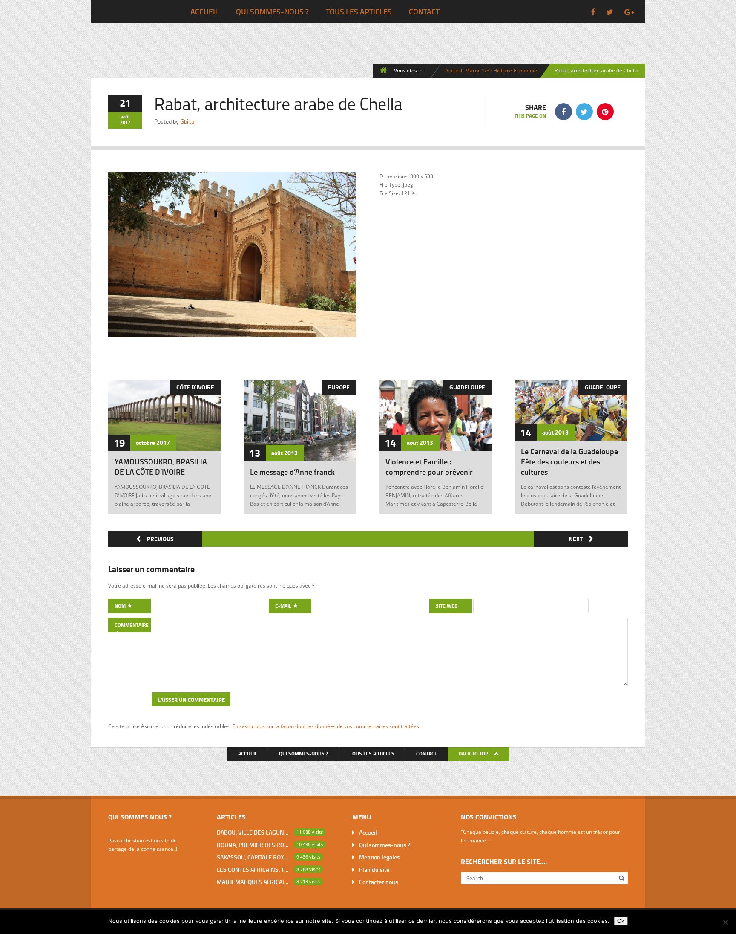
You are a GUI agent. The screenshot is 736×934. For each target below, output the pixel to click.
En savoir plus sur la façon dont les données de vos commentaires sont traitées (325, 726)
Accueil (204, 11)
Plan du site (374, 869)
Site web (446, 605)
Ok (620, 921)
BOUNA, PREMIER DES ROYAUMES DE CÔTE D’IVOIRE (253, 845)
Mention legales (379, 857)
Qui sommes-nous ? (272, 11)
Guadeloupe (467, 387)
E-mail (284, 605)
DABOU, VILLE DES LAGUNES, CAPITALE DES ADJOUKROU (253, 832)
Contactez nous (378, 882)
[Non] (725, 922)
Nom (121, 605)
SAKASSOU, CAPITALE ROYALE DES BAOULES (253, 857)
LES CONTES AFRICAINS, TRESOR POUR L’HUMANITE (253, 869)
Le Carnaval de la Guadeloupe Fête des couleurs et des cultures (569, 461)
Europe (339, 387)
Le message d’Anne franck (292, 471)
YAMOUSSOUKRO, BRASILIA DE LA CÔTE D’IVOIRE (161, 466)
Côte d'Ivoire (195, 387)
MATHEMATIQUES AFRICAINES (253, 882)
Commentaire (132, 624)
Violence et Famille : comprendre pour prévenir (429, 466)
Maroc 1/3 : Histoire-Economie (501, 70)
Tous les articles (359, 11)
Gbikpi (188, 121)
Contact (424, 11)
